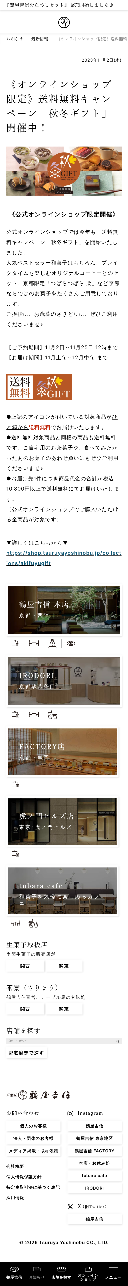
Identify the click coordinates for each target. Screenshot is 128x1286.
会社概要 (15, 1166)
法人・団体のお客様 (33, 1138)
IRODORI (94, 1188)
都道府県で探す (26, 1052)
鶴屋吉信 (14, 1277)
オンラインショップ (88, 1277)
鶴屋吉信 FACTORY (94, 1150)
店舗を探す (118, 1041)
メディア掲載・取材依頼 (33, 1150)
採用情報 (15, 1197)
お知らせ (14, 39)
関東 (64, 966)
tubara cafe (94, 1175)
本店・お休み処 (94, 1163)
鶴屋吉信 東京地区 (94, 1138)
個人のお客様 (33, 1125)
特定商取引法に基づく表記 (33, 1187)
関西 (25, 966)
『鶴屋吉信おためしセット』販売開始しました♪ (59, 5)
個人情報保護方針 (24, 1176)
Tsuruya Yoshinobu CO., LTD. (74, 1242)
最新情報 (39, 39)
